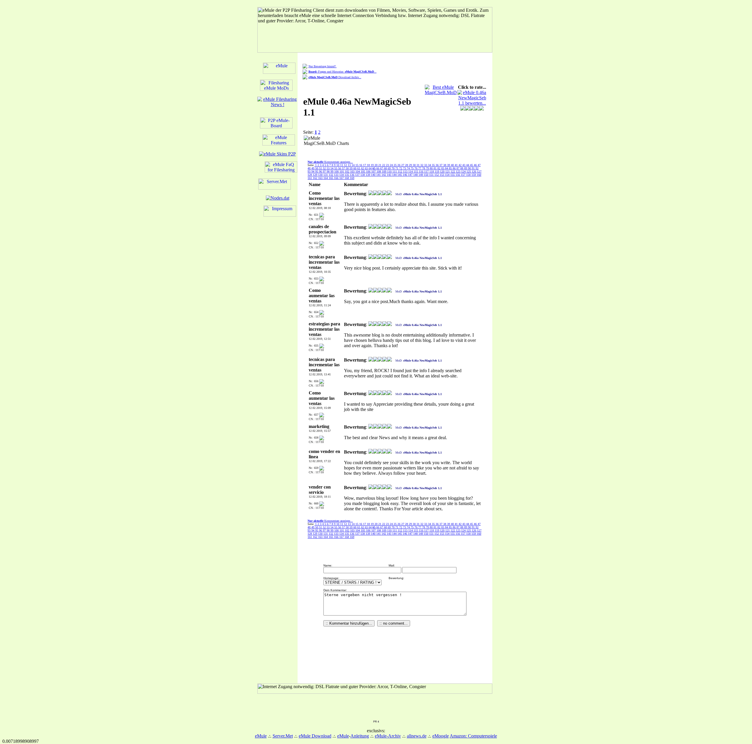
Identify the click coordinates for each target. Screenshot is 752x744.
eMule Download (315, 735)
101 (342, 171)
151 (431, 174)
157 (463, 174)
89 (466, 168)
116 (421, 171)
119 (437, 171)
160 (479, 174)
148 (416, 174)
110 (389, 171)
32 (422, 165)
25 (395, 165)
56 (340, 168)
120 (442, 171)
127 (479, 171)
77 (420, 168)
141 (379, 174)
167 (342, 178)
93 (309, 171)
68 (386, 168)
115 (416, 171)
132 (331, 174)
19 (373, 165)
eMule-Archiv (388, 735)
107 (374, 171)
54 (332, 168)
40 (453, 165)
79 (428, 168)
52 (325, 168)
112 (400, 171)
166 (336, 178)
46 (476, 165)
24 (392, 165)
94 (313, 171)
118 (432, 171)
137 (357, 174)
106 (368, 171)
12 (346, 165)
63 (367, 168)
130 (320, 174)
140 (373, 174)
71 (397, 168)
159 (474, 174)
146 (405, 174)
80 (432, 168)
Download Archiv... (334, 77)
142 (384, 174)
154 (447, 174)
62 (363, 168)
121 (448, 171)
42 (460, 165)
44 (468, 165)
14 (353, 165)
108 (379, 171)
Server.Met (283, 735)
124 (463, 171)
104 (358, 171)
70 (393, 168)
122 (453, 171)
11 (342, 165)
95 (317, 171)
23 (388, 165)
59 (351, 168)
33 (426, 165)
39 (449, 165)
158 (468, 174)
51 (321, 168)
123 (458, 171)
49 (313, 168)
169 (352, 178)
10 (338, 165)
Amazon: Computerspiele (473, 735)
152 (437, 174)
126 (474, 171)
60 (355, 168)
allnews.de (417, 735)
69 (390, 168)
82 (439, 168)
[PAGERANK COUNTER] (376, 721)
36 (437, 165)
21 (380, 165)
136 (352, 174)
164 (326, 178)
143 (389, 174)
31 (418, 165)
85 (451, 168)
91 (474, 168)
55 (336, 168)
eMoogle (440, 735)
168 (347, 178)
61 (359, 168)
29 (411, 165)
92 (477, 168)
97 (325, 171)
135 (347, 174)
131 (326, 174)
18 (369, 165)
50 (317, 168)
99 (332, 171)
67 (382, 168)
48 (309, 168)
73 (405, 168)
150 (426, 174)
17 (365, 165)
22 (384, 165)
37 (441, 165)
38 (445, 165)
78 (424, 168)
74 (409, 168)
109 (384, 171)
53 (328, 168)
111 (395, 171)
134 (342, 174)
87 (458, 168)
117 (426, 171)
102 (347, 171)
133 (336, 174)
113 (405, 171)
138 (363, 174)
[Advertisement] (389, 144)
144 (394, 174)
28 (407, 165)
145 (400, 174)
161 (310, 178)
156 (458, 174)
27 (403, 165)
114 (411, 171)
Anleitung (359, 735)
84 (447, 168)
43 (464, 165)
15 (357, 165)
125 (469, 171)
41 (457, 165)
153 (442, 174)
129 (315, 174)
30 (415, 165)
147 (410, 174)
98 (328, 171)
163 (320, 178)
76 (416, 168)
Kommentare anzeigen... (330, 161)
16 (361, 165)
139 (368, 174)
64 (370, 168)
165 (331, 178)
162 (315, 178)
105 (363, 171)
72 (401, 168)
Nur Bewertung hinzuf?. (322, 66)
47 (479, 165)
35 (434, 165)
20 (376, 165)
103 (352, 171)
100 (337, 171)
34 (430, 165)
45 (472, 165)
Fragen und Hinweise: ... (342, 71)
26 (399, 165)
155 (453, 174)
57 (344, 168)
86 (454, 168)
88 (462, 168)
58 (348, 168)
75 (412, 168)
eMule (261, 735)
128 (310, 174)
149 (421, 174)
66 (378, 168)
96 (321, 171)
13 (350, 165)
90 (470, 168)
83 (443, 168)
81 (435, 168)
